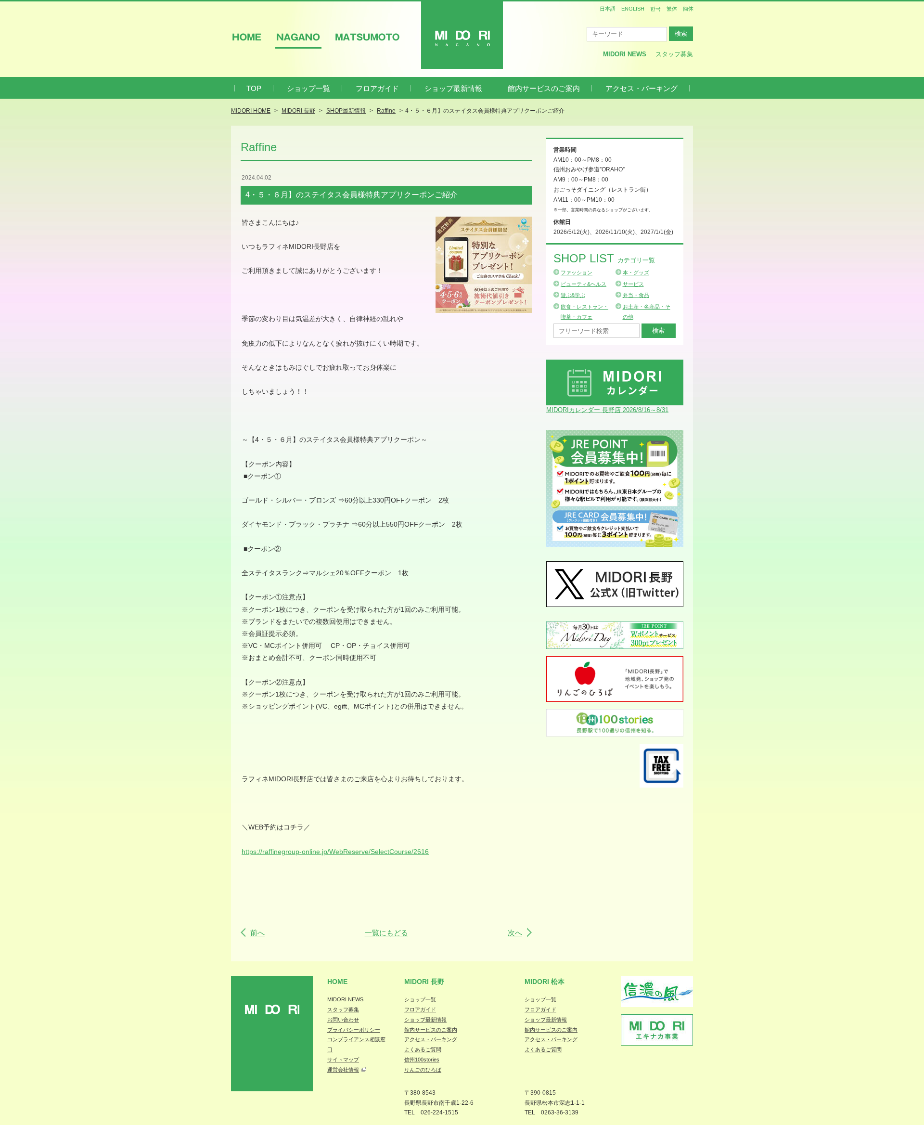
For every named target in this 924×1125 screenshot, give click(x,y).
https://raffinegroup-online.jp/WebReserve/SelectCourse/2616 (335, 851)
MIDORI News (624, 54)
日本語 (608, 9)
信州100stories (421, 1059)
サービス (633, 284)
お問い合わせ (343, 1019)
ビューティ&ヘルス (583, 284)
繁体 (672, 9)
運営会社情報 (343, 1070)
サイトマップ (343, 1059)
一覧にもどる (386, 933)
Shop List (604, 258)
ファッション (576, 272)
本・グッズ (636, 272)
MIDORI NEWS (345, 999)
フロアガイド (377, 88)
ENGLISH (632, 9)
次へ (515, 933)
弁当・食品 (636, 295)
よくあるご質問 (422, 1049)
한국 (655, 9)
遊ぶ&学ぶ (573, 295)
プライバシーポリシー (353, 1030)
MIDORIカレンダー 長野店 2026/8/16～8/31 (607, 410)
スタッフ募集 (674, 54)
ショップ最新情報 (453, 88)
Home (337, 981)
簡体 (688, 9)
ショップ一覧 (308, 88)
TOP (253, 88)
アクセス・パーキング (641, 88)
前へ (257, 933)
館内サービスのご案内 (544, 88)
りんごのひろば (422, 1070)
